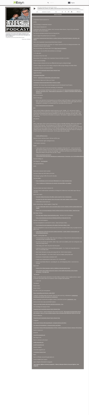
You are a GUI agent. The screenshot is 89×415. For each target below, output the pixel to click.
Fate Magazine (44, 161)
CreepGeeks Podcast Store (39, 352)
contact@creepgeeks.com (39, 335)
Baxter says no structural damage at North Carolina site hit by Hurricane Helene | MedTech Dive (58, 210)
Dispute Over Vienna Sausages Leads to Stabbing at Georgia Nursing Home (53, 268)
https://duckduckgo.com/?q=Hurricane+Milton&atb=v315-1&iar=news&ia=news (54, 180)
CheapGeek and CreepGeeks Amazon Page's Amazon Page (46, 70)
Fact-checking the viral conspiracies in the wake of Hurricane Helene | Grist (53, 225)
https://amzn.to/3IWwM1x (60, 48)
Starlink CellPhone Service (41, 135)
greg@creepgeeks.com (38, 344)
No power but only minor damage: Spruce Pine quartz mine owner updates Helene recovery (56, 199)
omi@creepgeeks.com (38, 342)
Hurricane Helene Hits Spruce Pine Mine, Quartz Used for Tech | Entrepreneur (54, 196)
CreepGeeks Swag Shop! (38, 75)
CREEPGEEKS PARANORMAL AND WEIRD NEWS (49, 77)
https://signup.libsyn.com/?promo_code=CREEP (44, 293)
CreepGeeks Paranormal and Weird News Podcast (15, 37)
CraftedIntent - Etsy (71, 299)
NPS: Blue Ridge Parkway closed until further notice (47, 215)
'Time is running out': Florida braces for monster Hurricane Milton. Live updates (53, 183)
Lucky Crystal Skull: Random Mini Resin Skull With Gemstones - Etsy (48, 304)
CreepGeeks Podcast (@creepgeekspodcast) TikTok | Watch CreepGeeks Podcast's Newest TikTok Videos (57, 327)
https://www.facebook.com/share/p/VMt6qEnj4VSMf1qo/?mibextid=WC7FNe (53, 218)
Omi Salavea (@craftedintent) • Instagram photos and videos (47, 325)
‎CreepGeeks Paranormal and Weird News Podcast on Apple (46, 82)
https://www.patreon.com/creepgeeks (44, 105)
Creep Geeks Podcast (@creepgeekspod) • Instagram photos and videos (49, 322)
